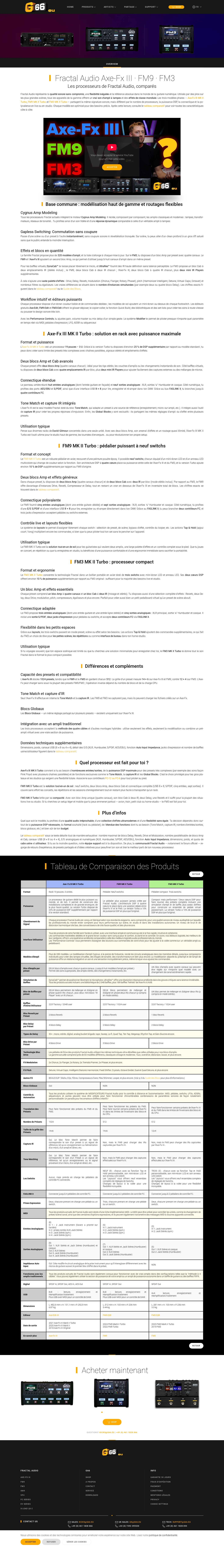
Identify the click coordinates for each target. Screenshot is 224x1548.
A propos (91, 1482)
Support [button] (150, 7)
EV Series (26, 1504)
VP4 (23, 1495)
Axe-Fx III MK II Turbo (33, 346)
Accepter (112, 167)
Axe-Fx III (53, 1336)
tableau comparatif (46, 288)
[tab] (98, 1412)
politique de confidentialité (163, 1535)
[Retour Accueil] (39, 7)
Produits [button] (87, 7)
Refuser (51, 1542)
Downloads (92, 1495)
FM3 (153, 1336)
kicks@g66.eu (86, 1522)
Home (70, 7)
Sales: (83, 1522)
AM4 (23, 1491)
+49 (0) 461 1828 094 (176, 1526)
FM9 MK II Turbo (32, 458)
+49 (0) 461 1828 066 (82, 1526)
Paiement (156, 1486)
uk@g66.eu (135, 1522)
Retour (196, 874)
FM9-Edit (107, 1315)
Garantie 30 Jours (161, 1477)
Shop (178, 7)
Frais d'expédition (161, 1482)
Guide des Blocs (71, 288)
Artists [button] (109, 7)
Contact (90, 1486)
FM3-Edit (155, 1315)
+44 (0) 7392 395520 (129, 1526)
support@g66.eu (182, 1522)
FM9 (105, 1336)
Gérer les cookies (77, 1542)
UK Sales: (130, 1522)
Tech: (178, 1522)
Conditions (157, 1491)
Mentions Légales (160, 1495)
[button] (197, 7)
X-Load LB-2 (27, 1509)
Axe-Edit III (54, 1315)
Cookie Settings (159, 1504)
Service (90, 1491)
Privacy (155, 1500)
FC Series (26, 1500)
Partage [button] (129, 7)
